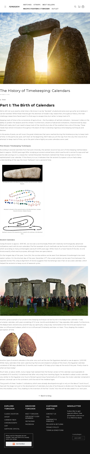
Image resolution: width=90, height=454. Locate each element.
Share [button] (4, 99)
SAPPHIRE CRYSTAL (12, 429)
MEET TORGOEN (31, 414)
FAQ (47, 417)
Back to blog (46, 396)
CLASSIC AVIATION (11, 414)
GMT (6, 426)
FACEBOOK (29, 424)
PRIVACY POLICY (52, 427)
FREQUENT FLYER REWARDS (32, 417)
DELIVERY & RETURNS (54, 424)
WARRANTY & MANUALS (51, 420)
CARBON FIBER (10, 420)
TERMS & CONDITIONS (55, 430)
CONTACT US (51, 414)
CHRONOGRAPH (10, 423)
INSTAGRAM (30, 421)
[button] (5, 7)
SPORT (7, 417)
